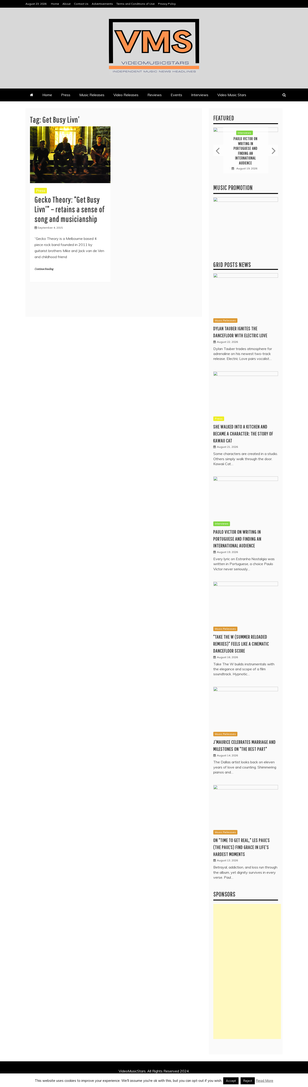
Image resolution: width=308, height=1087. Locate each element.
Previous (218, 150)
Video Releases (125, 95)
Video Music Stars (231, 95)
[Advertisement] (247, 971)
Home (55, 3)
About (66, 3)
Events (176, 95)
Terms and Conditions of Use (135, 3)
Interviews (199, 95)
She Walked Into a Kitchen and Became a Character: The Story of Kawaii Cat (243, 433)
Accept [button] (231, 1080)
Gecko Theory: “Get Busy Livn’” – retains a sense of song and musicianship (69, 209)
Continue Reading (43, 269)
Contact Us (81, 3)
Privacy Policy (167, 3)
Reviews (154, 95)
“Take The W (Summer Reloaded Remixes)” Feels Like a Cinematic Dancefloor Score (241, 643)
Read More (264, 1080)
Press (65, 95)
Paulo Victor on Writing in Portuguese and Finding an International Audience (245, 150)
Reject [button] (247, 1080)
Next (273, 150)
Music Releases (91, 95)
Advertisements (102, 3)
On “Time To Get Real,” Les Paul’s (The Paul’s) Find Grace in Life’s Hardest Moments (241, 847)
